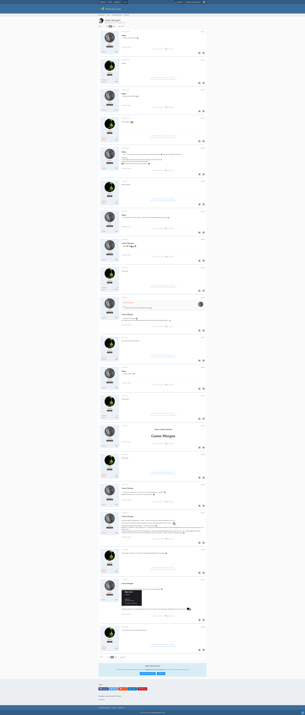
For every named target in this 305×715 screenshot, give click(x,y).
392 (107, 26)
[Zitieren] (203, 53)
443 (120, 26)
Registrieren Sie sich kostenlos (155, 669)
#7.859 (203, 580)
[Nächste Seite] (123, 26)
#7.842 (203, 60)
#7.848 (203, 239)
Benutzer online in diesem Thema (109, 696)
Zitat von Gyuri (128, 303)
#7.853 (203, 395)
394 (114, 26)
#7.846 (203, 181)
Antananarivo (110, 22)
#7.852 (203, 367)
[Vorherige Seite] (99, 26)
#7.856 (203, 484)
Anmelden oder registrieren (192, 2)
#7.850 (203, 297)
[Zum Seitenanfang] (302, 712)
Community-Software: (152, 712)
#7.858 (203, 550)
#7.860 (203, 627)
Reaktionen (104, 80)
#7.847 (203, 211)
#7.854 (203, 425)
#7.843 (203, 90)
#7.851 (203, 337)
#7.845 (203, 148)
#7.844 (203, 118)
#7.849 (203, 267)
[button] (179, 2)
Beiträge (104, 51)
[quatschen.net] (152, 8)
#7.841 (203, 31)
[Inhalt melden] (199, 53)
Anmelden (161, 673)
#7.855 (203, 454)
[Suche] (204, 2)
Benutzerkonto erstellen (147, 673)
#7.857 (203, 513)
